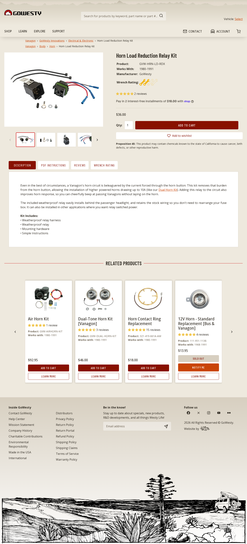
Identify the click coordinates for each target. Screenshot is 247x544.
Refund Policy (65, 436)
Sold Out (198, 358)
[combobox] (123, 16)
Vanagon (30, 40)
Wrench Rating (104, 165)
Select (239, 19)
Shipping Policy (66, 442)
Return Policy (65, 425)
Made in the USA (20, 452)
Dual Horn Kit (168, 190)
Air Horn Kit (38, 319)
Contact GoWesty (20, 413)
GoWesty (227, 423)
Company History (20, 431)
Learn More (48, 376)
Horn (52, 46)
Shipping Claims (67, 448)
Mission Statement (21, 425)
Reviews (80, 165)
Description (22, 165)
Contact (195, 31)
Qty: (119, 125)
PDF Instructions (53, 165)
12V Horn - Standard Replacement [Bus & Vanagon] (196, 323)
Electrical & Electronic (80, 40)
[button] (125, 94)
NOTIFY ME (198, 367)
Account (223, 31)
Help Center (17, 419)
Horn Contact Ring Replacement (144, 321)
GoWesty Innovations (52, 40)
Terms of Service (67, 454)
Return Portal (65, 431)
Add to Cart (48, 368)
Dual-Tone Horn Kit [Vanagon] (95, 321)
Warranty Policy (66, 460)
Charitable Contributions (25, 436)
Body (42, 46)
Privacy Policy (65, 419)
